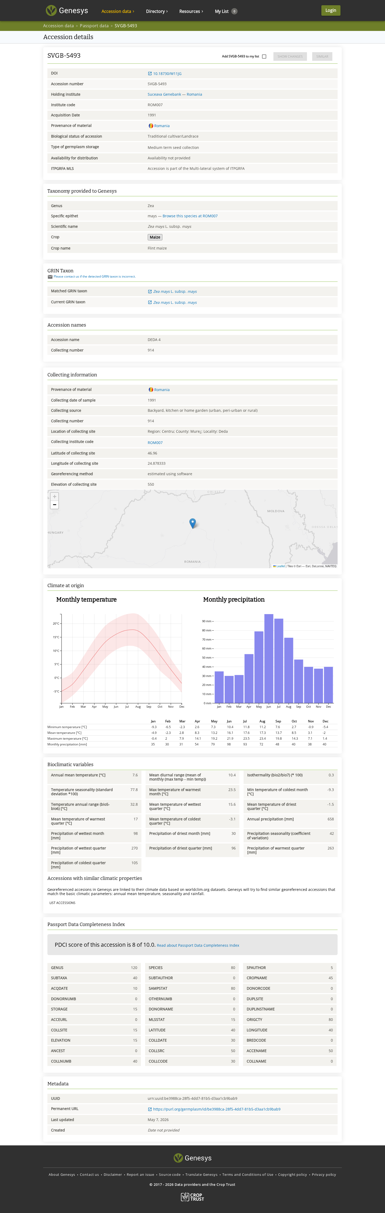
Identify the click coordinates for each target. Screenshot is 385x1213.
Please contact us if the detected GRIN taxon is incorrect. (95, 276)
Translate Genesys (201, 1174)
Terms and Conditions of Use (247, 1174)
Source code (170, 1174)
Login (331, 10)
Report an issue (140, 1174)
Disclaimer (113, 1174)
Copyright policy (292, 1174)
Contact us (89, 1174)
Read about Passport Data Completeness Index (198, 945)
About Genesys (62, 1174)
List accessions (62, 903)
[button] (192, 523)
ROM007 (155, 442)
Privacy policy (324, 1174)
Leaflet (280, 566)
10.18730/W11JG (167, 73)
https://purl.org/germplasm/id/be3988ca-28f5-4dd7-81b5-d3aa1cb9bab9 (216, 1109)
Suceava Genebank (164, 94)
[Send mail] (50, 277)
